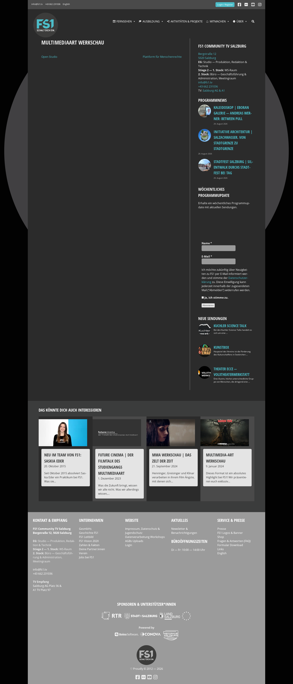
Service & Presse (231, 520)
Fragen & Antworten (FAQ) (234, 541)
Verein (83, 553)
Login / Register (225, 4)
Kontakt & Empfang (50, 520)
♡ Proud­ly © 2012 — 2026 (146, 669)
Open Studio (49, 57)
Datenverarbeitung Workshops (145, 537)
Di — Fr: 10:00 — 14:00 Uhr (188, 550)
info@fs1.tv (37, 4)
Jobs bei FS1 (86, 557)
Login (128, 545)
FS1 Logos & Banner (230, 533)
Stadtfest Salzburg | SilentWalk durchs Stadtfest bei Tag (233, 167)
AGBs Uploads (134, 541)
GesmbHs (85, 529)
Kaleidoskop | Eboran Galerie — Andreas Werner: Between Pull (233, 113)
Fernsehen (124, 21)
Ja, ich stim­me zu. (216, 297)
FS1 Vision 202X (89, 541)
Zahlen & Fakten (89, 545)
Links (220, 549)
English (66, 4)
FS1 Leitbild (86, 537)
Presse (221, 529)
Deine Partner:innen (92, 549)
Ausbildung (151, 21)
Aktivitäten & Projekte (187, 21)
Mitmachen (218, 21)
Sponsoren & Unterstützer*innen (146, 604)
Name (207, 243)
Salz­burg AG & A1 (214, 90)
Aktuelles (179, 520)
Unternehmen (91, 520)
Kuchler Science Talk (230, 325)
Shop (220, 537)
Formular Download (230, 545)
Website (131, 520)
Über (240, 21)
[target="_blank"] (260, 4)
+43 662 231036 (52, 4)
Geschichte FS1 (88, 533)
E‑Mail (207, 256)
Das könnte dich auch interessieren (70, 410)
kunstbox (221, 347)
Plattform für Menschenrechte (162, 57)
